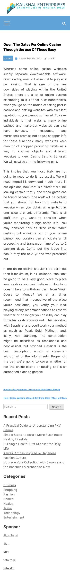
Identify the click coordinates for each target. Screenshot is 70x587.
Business (9, 485)
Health (8, 503)
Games (8, 499)
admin (51, 58)
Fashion (9, 494)
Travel (7, 508)
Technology (11, 513)
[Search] (64, 23)
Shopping (10, 490)
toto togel (9, 560)
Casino (8, 58)
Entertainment (13, 517)
